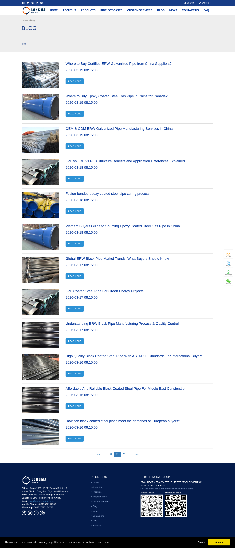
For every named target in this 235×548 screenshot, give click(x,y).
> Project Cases (99, 496)
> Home (95, 482)
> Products (96, 492)
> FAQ (94, 520)
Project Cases (111, 10)
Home (54, 10)
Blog (160, 10)
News (173, 10)
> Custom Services (100, 501)
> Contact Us (97, 516)
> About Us (96, 487)
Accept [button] (219, 542)
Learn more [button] (103, 542)
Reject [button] (201, 542)
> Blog (94, 506)
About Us (69, 10)
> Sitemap (96, 525)
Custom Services (139, 10)
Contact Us (190, 10)
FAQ (206, 10)
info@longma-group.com (41, 501)
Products (88, 10)
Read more (74, 81)
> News (94, 511)
